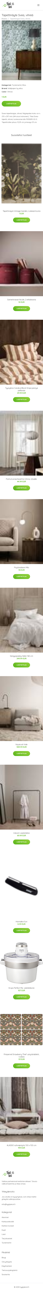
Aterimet (5, 1217)
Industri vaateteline (22, 833)
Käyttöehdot (7, 1266)
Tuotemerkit (17, 85)
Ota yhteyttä (7, 1262)
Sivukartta (6, 1274)
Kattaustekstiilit (8, 1221)
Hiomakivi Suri (21, 921)
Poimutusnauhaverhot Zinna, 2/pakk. (21, 479)
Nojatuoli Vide (21, 744)
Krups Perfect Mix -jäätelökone (21, 988)
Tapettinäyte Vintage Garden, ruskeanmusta (21, 211)
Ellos (24, 85)
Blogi (4, 1257)
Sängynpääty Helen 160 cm (21, 656)
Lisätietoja (11, 104)
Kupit (4, 1230)
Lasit (4, 1234)
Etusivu (4, 19)
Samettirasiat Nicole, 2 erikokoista (21, 299)
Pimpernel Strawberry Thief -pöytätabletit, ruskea (21, 1055)
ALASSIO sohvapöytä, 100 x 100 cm (21, 1145)
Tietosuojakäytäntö (9, 1270)
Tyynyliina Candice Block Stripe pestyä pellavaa (21, 389)
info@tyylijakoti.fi (8, 1204)
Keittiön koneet (8, 1226)
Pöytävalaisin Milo (21, 567)
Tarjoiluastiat (7, 1238)
